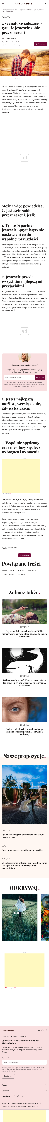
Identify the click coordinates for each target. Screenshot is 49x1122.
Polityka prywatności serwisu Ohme (26, 1104)
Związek (14, 9)
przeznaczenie (8, 574)
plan (4, 257)
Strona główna (6, 9)
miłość (21, 570)
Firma (4, 1085)
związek (22, 574)
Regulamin (6, 1104)
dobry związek (8, 570)
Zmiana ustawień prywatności (14, 1106)
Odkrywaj (5, 1091)
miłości (13, 310)
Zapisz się (40, 377)
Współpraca (33, 1106)
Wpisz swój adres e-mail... (10, 1058)
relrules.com (12, 548)
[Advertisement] (20, 476)
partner (32, 570)
